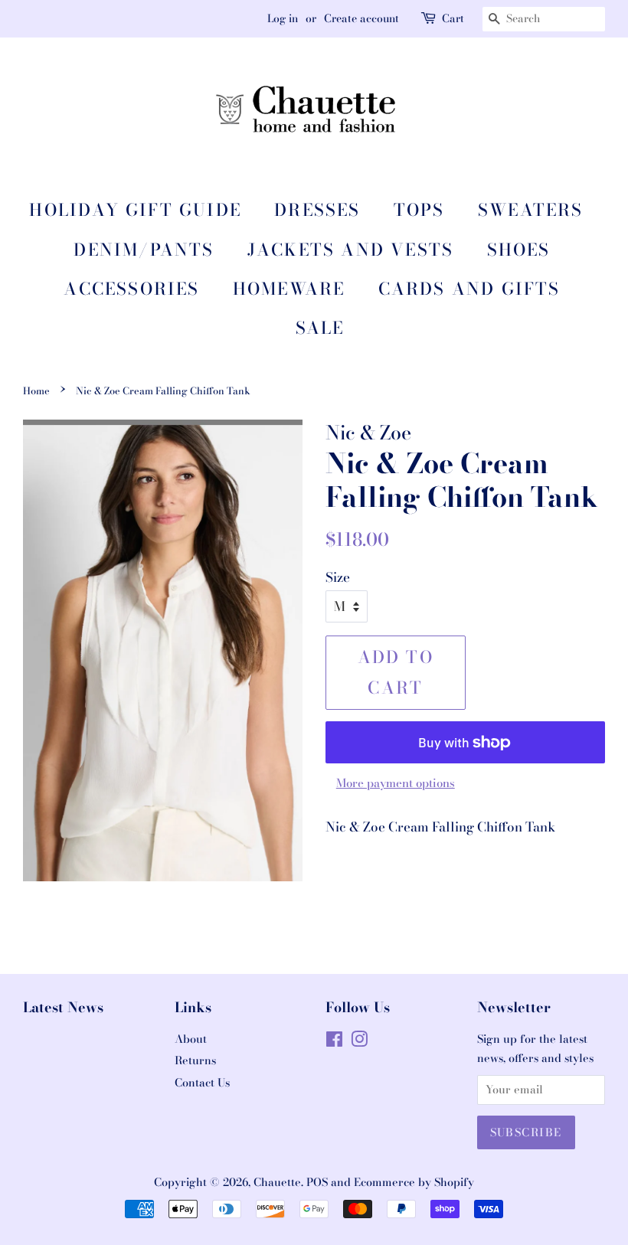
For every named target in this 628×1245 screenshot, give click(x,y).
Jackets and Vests (350, 250)
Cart (453, 18)
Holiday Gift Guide (135, 210)
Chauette (277, 1182)
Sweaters (531, 210)
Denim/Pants (144, 250)
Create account (361, 18)
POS (317, 1182)
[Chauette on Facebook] (334, 1042)
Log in (282, 18)
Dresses (317, 210)
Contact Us (202, 1082)
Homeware (289, 289)
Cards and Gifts (469, 289)
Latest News (63, 1007)
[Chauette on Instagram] (359, 1042)
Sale (320, 328)
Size (337, 577)
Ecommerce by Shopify (414, 1182)
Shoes (519, 250)
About (191, 1039)
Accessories (131, 289)
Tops (419, 210)
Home (36, 391)
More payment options (395, 783)
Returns (195, 1060)
